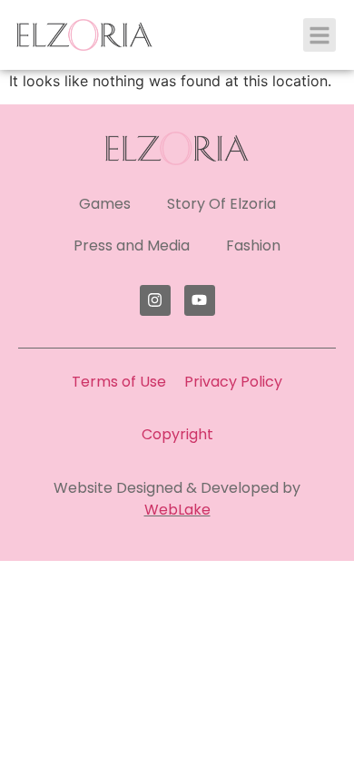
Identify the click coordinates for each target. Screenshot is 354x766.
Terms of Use (119, 381)
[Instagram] (155, 300)
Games (105, 203)
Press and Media (132, 245)
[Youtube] (199, 300)
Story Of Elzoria (221, 203)
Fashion (253, 245)
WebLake (177, 509)
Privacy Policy (233, 381)
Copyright (177, 434)
